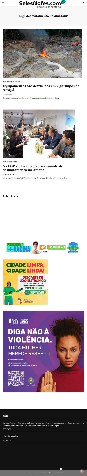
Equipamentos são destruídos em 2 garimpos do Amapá (41, 88)
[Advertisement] (43, 219)
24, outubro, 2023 (8, 94)
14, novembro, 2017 (8, 174)
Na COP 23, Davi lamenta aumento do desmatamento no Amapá (33, 168)
